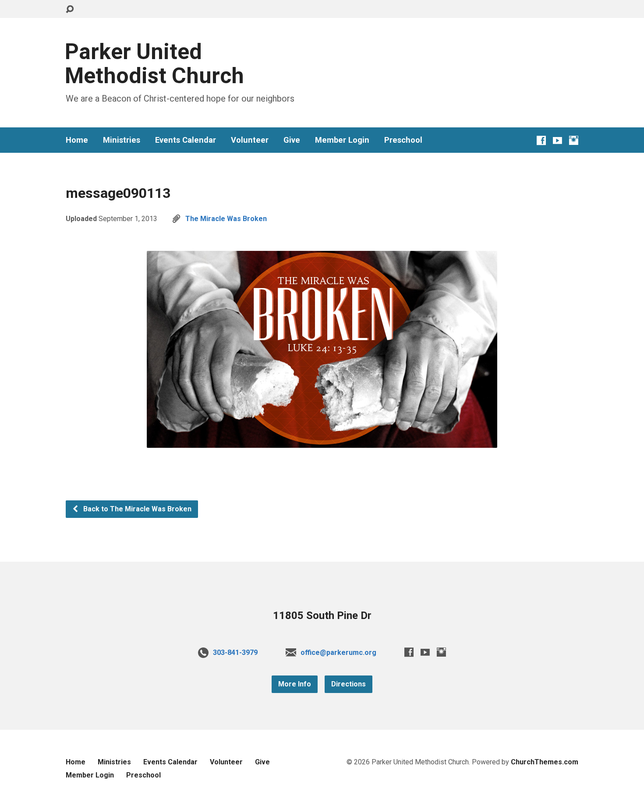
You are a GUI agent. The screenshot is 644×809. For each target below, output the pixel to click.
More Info (294, 684)
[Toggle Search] (70, 9)
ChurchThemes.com (544, 762)
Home (77, 140)
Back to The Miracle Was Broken (136, 509)
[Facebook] (541, 140)
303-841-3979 (235, 652)
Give (291, 140)
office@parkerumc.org (338, 652)
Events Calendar (185, 140)
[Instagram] (573, 140)
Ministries (121, 140)
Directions (348, 684)
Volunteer (250, 140)
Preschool (403, 140)
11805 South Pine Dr (322, 615)
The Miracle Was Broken (226, 219)
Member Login (342, 140)
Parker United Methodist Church (154, 63)
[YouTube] (557, 140)
